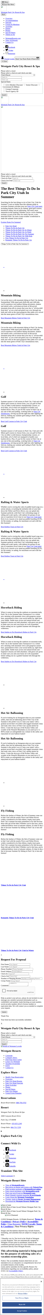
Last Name (5, 967)
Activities (8, 26)
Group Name (5, 981)
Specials (8, 22)
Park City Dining (11, 1091)
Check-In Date (6, 178)
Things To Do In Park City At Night (18, 232)
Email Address (6, 971)
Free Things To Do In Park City (16, 238)
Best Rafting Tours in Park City (12, 527)
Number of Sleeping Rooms (11, 978)
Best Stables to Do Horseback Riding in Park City (19, 632)
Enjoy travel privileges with (22, 1191)
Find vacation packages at (23, 1189)
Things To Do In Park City (15, 228)
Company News (11, 1058)
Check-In (4, 974)
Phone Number (6, 969)
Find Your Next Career (13, 1060)
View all (14, 1185)
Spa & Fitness (10, 32)
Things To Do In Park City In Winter (18, 230)
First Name (5, 964)
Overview (9, 18)
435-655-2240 (17, 1124)
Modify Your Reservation (14, 1077)
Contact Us (9, 42)
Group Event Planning (13, 1093)
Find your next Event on (20, 1193)
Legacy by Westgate (12, 1062)
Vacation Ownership (12, 1064)
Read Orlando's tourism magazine (23, 1195)
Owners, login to (22, 1199)
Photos (7, 30)
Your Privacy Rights (24, 1227)
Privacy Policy (19, 1221)
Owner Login (9, 59)
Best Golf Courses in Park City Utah (14, 421)
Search (4, 183)
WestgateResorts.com (13, 38)
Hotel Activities (10, 1085)
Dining (7, 28)
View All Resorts (11, 40)
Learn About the (19, 1197)
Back (3, 14)
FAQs (7, 1066)
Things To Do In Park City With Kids (18, 236)
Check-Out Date (7, 181)
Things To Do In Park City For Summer (19, 234)
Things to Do (10, 35)
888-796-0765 (21, 1103)
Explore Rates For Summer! (11, 222)
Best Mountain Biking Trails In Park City (15, 318)
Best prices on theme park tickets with (23, 1187)
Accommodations (11, 20)
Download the (22, 1201)
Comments (5, 985)
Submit (4, 1012)
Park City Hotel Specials (14, 1083)
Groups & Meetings (12, 24)
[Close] (41, 1281)
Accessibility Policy (16, 1271)
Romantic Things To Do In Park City (18, 240)
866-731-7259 (16, 1127)
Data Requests (14, 1224)
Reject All (22, 1304)
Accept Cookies (22, 1311)
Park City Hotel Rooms (13, 1081)
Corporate (9, 1056)
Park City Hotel (11, 226)
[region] (22, 1296)
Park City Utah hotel (34, 206)
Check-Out (5, 976)
